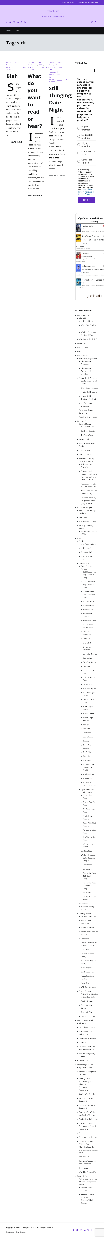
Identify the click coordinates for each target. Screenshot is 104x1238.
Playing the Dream (88, 1016)
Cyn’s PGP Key (82, 347)
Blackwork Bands (89, 621)
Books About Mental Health (89, 382)
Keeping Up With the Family (87, 444)
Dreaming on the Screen (87, 1006)
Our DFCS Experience (89, 431)
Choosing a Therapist (89, 388)
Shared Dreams (85, 991)
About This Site (83, 315)
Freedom (86, 666)
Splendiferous (88, 737)
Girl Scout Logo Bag (89, 671)
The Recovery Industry (87, 522)
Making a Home (85, 450)
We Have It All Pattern (88, 845)
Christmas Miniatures (87, 648)
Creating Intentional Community (86, 1099)
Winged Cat (87, 778)
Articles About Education (86, 465)
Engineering (87, 658)
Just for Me (81, 538)
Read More (16, 142)
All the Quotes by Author (87, 908)
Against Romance (85, 1068)
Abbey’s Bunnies (89, 601)
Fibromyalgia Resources (86, 362)
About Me (83, 318)
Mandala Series (88, 713)
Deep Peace (87, 865)
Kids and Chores (87, 427)
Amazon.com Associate (86, 922)
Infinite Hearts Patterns (88, 817)
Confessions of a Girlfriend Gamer (85, 1032)
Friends (16, 62)
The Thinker (87, 752)
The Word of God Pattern (89, 838)
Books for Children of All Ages (89, 933)
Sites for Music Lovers (86, 557)
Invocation (85, 950)
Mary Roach (86, 273)
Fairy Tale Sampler (90, 662)
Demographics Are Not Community (88, 1106)
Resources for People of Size (89, 532)
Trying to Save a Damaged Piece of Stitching (90, 767)
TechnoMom (52, 10)
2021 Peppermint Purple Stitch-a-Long (89, 585)
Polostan (85, 253)
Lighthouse (87, 869)
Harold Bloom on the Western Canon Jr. (89, 944)
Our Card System (85, 454)
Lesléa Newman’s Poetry (87, 955)
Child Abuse (83, 517)
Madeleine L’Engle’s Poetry (88, 962)
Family (8, 62)
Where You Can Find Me (88, 326)
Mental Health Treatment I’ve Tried (88, 397)
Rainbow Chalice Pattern (89, 831)
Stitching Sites (86, 851)
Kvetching (10, 67)
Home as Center (83, 421)
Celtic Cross (87, 639)
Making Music (86, 548)
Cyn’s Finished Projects (86, 567)
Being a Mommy (85, 424)
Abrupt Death (84, 1023)
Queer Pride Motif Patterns (89, 824)
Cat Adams (86, 229)
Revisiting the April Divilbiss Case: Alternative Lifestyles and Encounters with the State (88, 1147)
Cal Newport (81, 246)
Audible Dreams (87, 1001)
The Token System (87, 435)
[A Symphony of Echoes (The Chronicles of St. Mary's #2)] (78, 285)
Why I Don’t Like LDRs (87, 1172)
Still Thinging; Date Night (60, 99)
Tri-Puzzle (87, 893)
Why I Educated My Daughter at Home (86, 460)
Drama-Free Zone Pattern (89, 803)
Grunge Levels (84, 439)
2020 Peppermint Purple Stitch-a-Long (89, 575)
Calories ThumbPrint (87, 633)
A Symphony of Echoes (92, 280)
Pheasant (86, 729)
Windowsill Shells (89, 774)
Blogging (31, 62)
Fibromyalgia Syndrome (88, 358)
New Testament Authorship (87, 1188)
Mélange (86, 725)
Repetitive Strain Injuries (88, 417)
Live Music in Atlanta (88, 544)
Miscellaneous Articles (85, 1020)
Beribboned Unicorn (87, 615)
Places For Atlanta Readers (87, 977)
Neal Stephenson (87, 257)
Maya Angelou (86, 968)
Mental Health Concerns (88, 378)
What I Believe (82, 1176)
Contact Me (81, 343)
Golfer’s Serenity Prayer (89, 678)
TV (50, 77)
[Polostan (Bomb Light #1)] (78, 258)
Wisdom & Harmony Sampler (90, 783)
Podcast (52, 74)
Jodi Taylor (86, 283)
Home (51, 70)
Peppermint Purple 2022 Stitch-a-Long (89, 886)
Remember (85, 983)
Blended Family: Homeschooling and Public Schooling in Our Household (89, 475)
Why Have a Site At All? (88, 339)
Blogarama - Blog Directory (16, 1232)
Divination (82, 1043)
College (51, 62)
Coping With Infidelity (87, 1094)
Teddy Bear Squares (87, 746)
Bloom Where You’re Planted (88, 626)
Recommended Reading (88, 1137)
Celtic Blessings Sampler (89, 859)
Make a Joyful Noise (88, 708)
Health (8, 65)
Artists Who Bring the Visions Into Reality (89, 995)
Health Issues (82, 356)
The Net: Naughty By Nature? (87, 1055)
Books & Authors (88, 928)
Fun (57, 65)
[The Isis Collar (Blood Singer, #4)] (78, 231)
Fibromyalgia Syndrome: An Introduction (86, 371)
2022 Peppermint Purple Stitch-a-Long (89, 594)
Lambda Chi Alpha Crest (90, 701)
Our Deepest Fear (87, 972)
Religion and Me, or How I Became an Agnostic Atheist (88, 1182)
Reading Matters (85, 914)
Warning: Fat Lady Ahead (86, 527)
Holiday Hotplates (90, 688)
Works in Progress (88, 855)
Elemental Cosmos (90, 654)
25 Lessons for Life (88, 916)
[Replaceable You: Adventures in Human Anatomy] (78, 271)
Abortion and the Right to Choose (87, 511)
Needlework (32, 65)
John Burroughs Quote (89, 694)
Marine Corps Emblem (88, 719)
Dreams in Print (86, 1012)
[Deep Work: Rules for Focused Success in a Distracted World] (78, 241)
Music (81, 541)
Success (86, 741)
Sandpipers (87, 733)
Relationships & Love (85, 1065)
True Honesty (84, 1168)
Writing (30, 67)
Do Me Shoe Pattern (87, 796)
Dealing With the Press (87, 1038)
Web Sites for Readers (89, 987)
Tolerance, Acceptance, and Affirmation (87, 1162)
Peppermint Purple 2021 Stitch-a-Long (89, 876)
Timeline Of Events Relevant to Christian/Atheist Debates (88, 1198)
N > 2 (81, 1133)
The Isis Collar (88, 226)
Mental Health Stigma (89, 392)
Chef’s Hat (87, 643)
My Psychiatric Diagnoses (86, 404)
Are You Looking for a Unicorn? (87, 1073)
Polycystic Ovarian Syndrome (86, 411)
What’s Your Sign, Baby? (89, 898)
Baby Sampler (88, 610)
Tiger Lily (86, 756)
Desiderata (85, 939)
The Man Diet (84, 1157)
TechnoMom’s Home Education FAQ (89, 492)
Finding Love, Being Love (88, 1119)
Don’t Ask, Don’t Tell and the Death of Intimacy (88, 1113)
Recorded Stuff (86, 552)
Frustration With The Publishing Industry (87, 1048)
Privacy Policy (82, 1061)
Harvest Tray (88, 684)
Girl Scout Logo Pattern (89, 810)
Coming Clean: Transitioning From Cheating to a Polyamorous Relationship (86, 1084)
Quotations (83, 904)
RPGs (41, 65)
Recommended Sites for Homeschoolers (88, 485)
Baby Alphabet (88, 605)
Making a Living (87, 321)
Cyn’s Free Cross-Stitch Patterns (88, 790)
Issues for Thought (84, 508)
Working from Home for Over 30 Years (89, 333)
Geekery (52, 67)
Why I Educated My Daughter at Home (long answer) (88, 501)
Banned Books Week (87, 1027)
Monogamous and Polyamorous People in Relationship (88, 1126)
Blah (12, 75)
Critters (59, 62)
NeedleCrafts (84, 563)
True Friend (87, 760)
